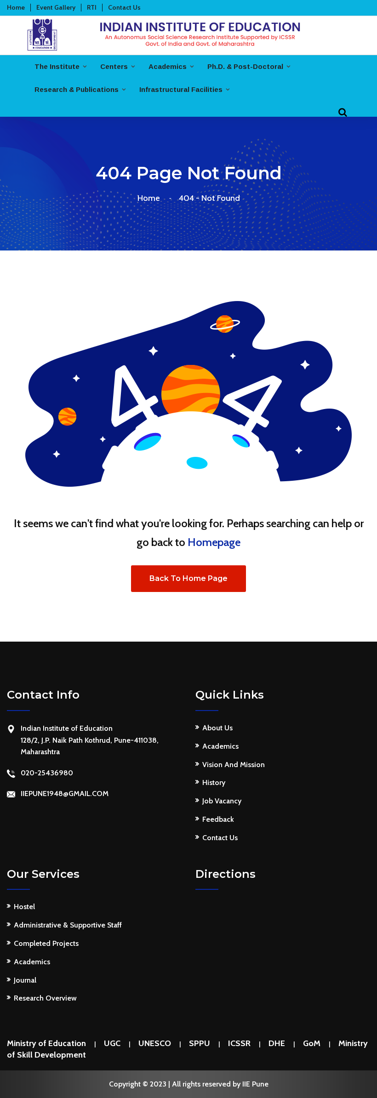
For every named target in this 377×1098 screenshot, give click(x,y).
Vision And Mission (233, 764)
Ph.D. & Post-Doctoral (245, 66)
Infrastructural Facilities (181, 89)
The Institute (57, 66)
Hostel (24, 906)
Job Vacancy (221, 800)
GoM (311, 1043)
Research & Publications (76, 89)
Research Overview (45, 998)
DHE (276, 1043)
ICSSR (239, 1043)
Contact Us (220, 837)
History (213, 782)
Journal (25, 980)
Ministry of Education (46, 1043)
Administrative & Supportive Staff (68, 925)
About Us (217, 727)
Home (150, 198)
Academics (168, 66)
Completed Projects (46, 943)
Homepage (214, 542)
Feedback (218, 819)
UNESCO (154, 1043)
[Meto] (188, 33)
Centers (114, 66)
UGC (112, 1043)
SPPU (199, 1043)
